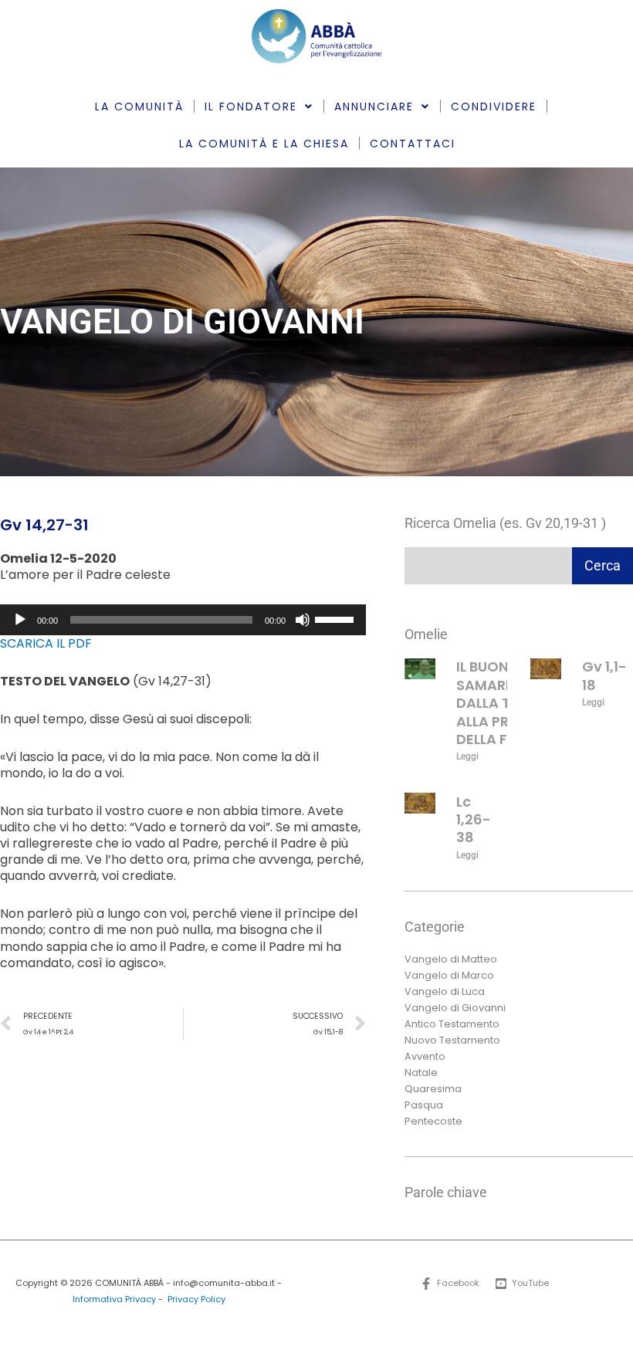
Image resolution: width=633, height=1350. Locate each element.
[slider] (336, 618)
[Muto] (302, 620)
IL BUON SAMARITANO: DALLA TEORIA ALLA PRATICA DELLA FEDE (504, 703)
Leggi (467, 756)
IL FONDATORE (251, 106)
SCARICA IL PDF (46, 643)
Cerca (602, 565)
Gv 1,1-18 (604, 675)
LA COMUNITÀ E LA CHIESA (264, 143)
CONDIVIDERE (494, 106)
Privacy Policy (196, 1299)
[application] (183, 619)
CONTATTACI (412, 143)
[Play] (20, 620)
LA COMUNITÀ (139, 106)
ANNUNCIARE (374, 106)
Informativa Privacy (114, 1299)
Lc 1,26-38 (473, 820)
